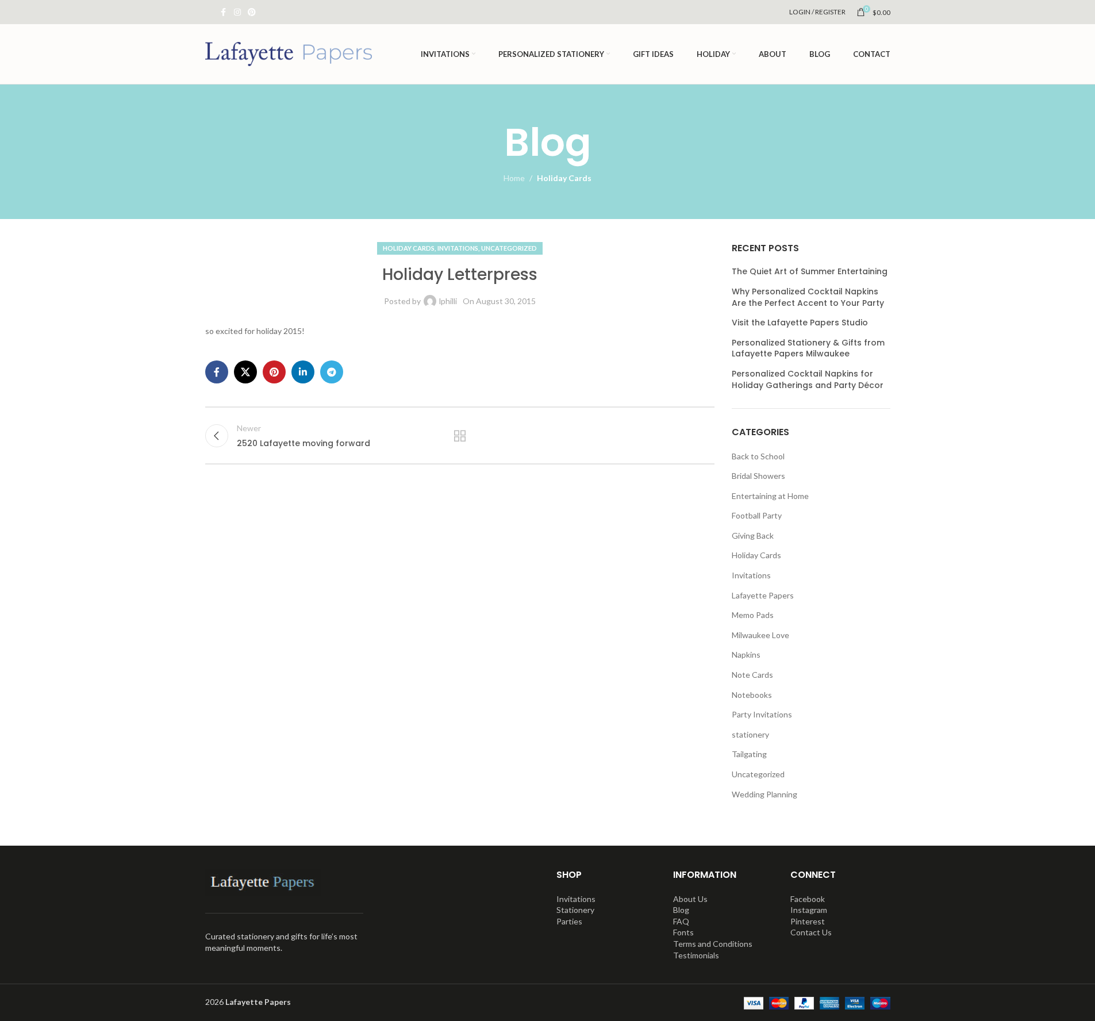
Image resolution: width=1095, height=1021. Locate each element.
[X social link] (245, 371)
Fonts (683, 932)
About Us (690, 899)
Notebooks (752, 695)
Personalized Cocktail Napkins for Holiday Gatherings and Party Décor (807, 380)
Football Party (757, 515)
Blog (681, 910)
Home (514, 178)
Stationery (575, 910)
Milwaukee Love (760, 635)
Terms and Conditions (712, 944)
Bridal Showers (758, 476)
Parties (569, 921)
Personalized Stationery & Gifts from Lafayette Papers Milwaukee (808, 348)
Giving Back (753, 535)
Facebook (807, 899)
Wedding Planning (764, 794)
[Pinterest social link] (251, 12)
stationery (750, 734)
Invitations (457, 248)
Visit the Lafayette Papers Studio (800, 322)
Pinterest (807, 921)
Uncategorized (509, 248)
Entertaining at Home (770, 496)
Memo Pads (753, 615)
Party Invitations (762, 714)
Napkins (746, 654)
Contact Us (811, 932)
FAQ (681, 921)
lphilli (448, 301)
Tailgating (749, 754)
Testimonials (696, 955)
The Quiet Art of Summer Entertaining (809, 271)
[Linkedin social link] (302, 371)
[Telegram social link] (331, 371)
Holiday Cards (564, 178)
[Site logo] (288, 53)
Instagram (808, 910)
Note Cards (752, 675)
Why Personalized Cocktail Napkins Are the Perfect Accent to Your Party (808, 297)
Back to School (758, 456)
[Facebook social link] (223, 12)
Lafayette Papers (763, 595)
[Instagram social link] (237, 12)
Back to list (460, 435)
